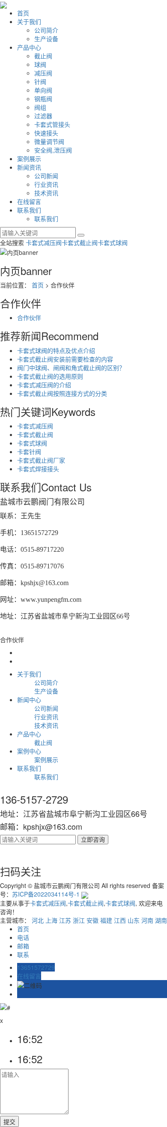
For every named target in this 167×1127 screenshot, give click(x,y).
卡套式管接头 (52, 124)
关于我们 (29, 21)
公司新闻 (46, 175)
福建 (106, 920)
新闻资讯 (29, 167)
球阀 (40, 64)
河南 (147, 920)
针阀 (40, 81)
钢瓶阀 (43, 98)
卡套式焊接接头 (38, 468)
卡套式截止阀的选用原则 (50, 376)
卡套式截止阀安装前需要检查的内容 (65, 359)
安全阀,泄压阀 (53, 150)
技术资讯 (46, 192)
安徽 (92, 920)
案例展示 (29, 158)
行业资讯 (46, 184)
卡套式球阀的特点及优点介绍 (56, 350)
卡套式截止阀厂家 (41, 460)
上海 (51, 920)
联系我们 (29, 210)
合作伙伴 (29, 317)
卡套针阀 (29, 451)
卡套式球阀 (113, 242)
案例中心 (29, 751)
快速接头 (46, 133)
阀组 (40, 107)
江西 (120, 920)
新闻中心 (29, 699)
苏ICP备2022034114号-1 (46, 894)
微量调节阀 (49, 141)
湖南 (161, 920)
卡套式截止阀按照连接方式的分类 (62, 393)
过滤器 (43, 115)
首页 (23, 13)
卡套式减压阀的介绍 (44, 384)
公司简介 (46, 30)
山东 (134, 920)
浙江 (79, 920)
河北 (38, 920)
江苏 (65, 920)
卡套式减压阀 (44, 242)
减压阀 (43, 73)
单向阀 (43, 90)
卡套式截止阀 (80, 242)
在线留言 (29, 201)
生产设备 (46, 38)
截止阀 (43, 55)
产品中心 (29, 47)
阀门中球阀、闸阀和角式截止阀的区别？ (71, 367)
